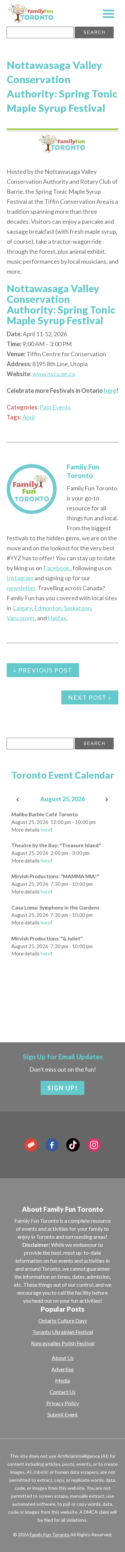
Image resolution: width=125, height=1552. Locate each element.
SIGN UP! (62, 1088)
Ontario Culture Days (62, 1320)
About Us (63, 1358)
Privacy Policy (62, 1403)
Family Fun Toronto (49, 1534)
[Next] (107, 799)
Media (62, 1380)
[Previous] (18, 799)
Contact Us (63, 1392)
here (110, 390)
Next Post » (90, 697)
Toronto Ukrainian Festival (62, 1332)
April (28, 417)
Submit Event (62, 1414)
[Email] (31, 1145)
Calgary (22, 608)
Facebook (56, 568)
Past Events (55, 407)
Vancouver (21, 618)
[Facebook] (52, 1145)
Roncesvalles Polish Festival (62, 1343)
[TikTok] (73, 1145)
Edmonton (48, 608)
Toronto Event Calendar (62, 775)
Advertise (62, 1369)
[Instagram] (94, 1145)
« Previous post (42, 670)
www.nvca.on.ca (53, 374)
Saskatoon (77, 608)
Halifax (57, 618)
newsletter (21, 588)
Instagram (20, 578)
